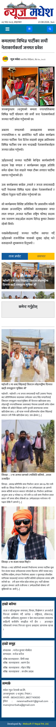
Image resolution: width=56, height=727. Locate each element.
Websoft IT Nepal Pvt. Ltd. (36, 724)
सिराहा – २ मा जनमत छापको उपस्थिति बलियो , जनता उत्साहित (26, 477)
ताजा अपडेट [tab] (15, 256)
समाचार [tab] (41, 256)
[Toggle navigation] (7, 29)
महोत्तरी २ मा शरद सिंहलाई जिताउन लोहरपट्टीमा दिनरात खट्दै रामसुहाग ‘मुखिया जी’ (25, 283)
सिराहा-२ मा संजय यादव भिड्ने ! (16, 562)
